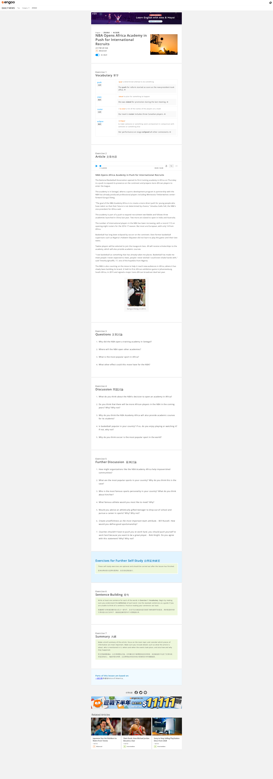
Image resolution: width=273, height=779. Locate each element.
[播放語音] (125, 90)
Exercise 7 (101, 633)
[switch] (97, 55)
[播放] (96, 166)
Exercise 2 (101, 153)
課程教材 (34, 8)
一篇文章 (99, 678)
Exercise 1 (101, 72)
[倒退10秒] (166, 166)
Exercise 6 (101, 591)
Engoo (97, 33)
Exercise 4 (101, 386)
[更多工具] (176, 166)
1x (171, 166)
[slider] (100, 166)
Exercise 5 (101, 458)
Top (18, 8)
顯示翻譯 (104, 55)
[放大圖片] (164, 44)
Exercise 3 (101, 331)
